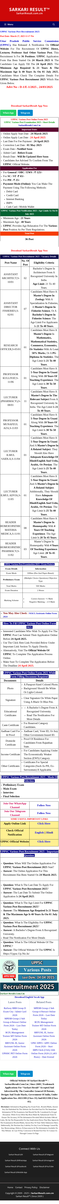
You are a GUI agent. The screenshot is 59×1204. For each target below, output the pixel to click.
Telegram (25, 113)
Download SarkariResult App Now (29, 105)
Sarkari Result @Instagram (43, 1160)
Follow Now (44, 805)
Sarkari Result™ (29, 9)
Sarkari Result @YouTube (43, 1166)
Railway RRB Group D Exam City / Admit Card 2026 (14, 1011)
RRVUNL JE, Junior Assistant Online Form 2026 (15, 1046)
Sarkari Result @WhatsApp (16, 1160)
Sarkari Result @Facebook (15, 1166)
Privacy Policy (30, 1187)
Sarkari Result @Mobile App (16, 1172)
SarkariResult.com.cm (29, 125)
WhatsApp (8, 113)
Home (10, 1187)
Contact (18, 1187)
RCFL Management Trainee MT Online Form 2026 (15, 1036)
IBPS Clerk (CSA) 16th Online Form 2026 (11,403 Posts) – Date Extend (44, 1053)
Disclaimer (45, 1187)
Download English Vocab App (29, 997)
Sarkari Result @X (16, 1154)
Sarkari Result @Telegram (43, 1154)
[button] (54, 24)
